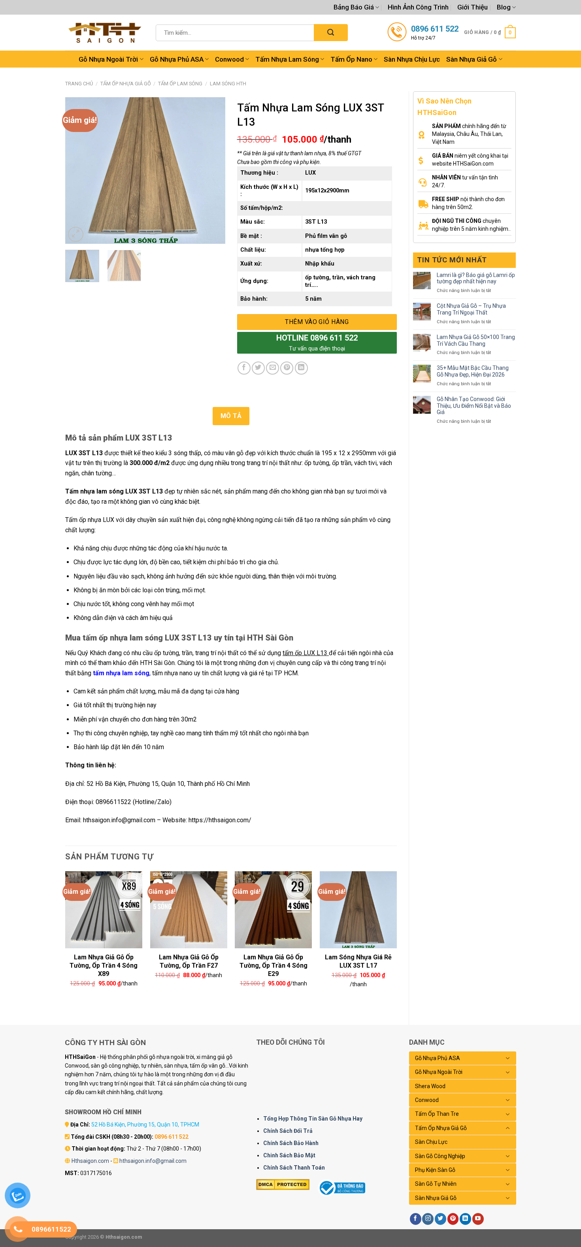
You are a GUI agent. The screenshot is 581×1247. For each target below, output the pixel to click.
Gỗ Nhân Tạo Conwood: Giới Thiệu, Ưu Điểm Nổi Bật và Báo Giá (474, 406)
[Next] (212, 170)
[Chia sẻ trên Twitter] (258, 368)
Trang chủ (79, 84)
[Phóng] (75, 234)
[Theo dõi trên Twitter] (440, 1219)
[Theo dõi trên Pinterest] (453, 1219)
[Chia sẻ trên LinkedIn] (301, 368)
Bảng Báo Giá (354, 7)
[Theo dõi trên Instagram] (428, 1219)
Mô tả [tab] (231, 416)
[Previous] (78, 170)
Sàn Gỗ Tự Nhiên (435, 1184)
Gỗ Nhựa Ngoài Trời (108, 59)
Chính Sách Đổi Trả (288, 1131)
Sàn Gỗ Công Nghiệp (440, 1156)
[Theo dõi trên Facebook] (415, 1219)
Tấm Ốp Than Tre (437, 1114)
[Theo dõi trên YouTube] (478, 1219)
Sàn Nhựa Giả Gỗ (471, 59)
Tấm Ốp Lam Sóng (180, 84)
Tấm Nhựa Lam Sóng (287, 59)
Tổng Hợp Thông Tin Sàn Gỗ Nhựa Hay (312, 1118)
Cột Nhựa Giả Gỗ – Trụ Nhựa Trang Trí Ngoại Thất (471, 309)
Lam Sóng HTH (228, 84)
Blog (504, 7)
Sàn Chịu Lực (431, 1142)
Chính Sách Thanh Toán (294, 1167)
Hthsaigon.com (90, 1161)
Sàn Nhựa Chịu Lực (412, 59)
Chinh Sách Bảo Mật (289, 1155)
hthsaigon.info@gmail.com (153, 1161)
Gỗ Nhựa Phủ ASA (177, 59)
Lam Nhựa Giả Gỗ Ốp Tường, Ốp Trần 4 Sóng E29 (273, 960)
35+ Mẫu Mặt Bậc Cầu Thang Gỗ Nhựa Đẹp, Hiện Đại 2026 (473, 371)
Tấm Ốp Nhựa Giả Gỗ (125, 84)
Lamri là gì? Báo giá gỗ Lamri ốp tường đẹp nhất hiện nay (476, 278)
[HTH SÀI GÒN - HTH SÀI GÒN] (104, 32)
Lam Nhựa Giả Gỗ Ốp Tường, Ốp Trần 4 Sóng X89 (104, 960)
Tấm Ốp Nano (351, 59)
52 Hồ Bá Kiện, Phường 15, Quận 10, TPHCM (145, 1124)
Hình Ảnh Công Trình (418, 7)
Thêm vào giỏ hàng (317, 322)
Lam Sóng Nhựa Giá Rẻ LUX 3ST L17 (358, 960)
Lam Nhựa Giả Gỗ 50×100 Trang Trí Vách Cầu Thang (476, 340)
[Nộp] (330, 32)
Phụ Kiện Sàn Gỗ (435, 1170)
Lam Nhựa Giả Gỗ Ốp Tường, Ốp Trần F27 (189, 960)
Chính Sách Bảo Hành (291, 1143)
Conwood (229, 59)
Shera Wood (430, 1086)
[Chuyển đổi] (508, 1058)
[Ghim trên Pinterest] (286, 368)
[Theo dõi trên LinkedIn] (465, 1219)
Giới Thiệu (472, 7)
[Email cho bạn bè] (272, 368)
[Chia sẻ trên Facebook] (244, 368)
